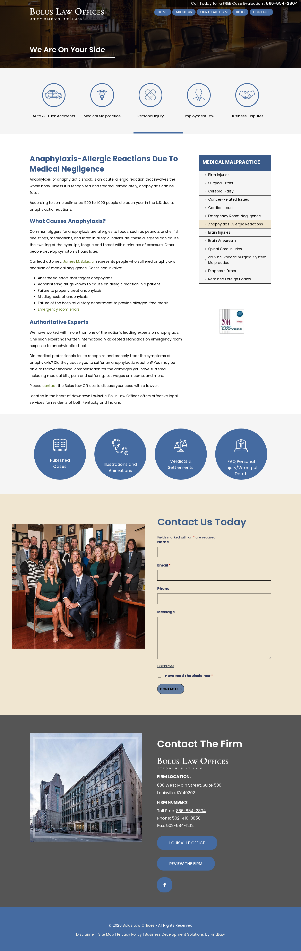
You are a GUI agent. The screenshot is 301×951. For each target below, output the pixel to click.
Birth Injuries (218, 174)
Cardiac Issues (221, 207)
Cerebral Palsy (221, 191)
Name (163, 541)
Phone (163, 588)
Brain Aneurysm (222, 240)
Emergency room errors (58, 309)
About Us (184, 12)
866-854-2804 (282, 3)
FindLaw (217, 934)
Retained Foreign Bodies (229, 279)
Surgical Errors (220, 183)
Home (162, 12)
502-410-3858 (186, 818)
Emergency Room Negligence (234, 216)
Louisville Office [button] (187, 843)
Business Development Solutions (174, 934)
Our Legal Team (213, 12)
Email (164, 565)
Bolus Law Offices (139, 925)
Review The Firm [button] (186, 863)
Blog (240, 12)
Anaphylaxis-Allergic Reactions (235, 224)
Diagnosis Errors (222, 270)
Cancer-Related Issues (228, 199)
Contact (261, 12)
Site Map (106, 934)
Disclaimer (165, 666)
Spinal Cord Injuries (225, 249)
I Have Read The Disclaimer (188, 675)
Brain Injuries (219, 232)
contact (49, 385)
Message (166, 611)
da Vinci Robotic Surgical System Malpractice (237, 260)
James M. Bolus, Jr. (79, 261)
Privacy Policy (129, 934)
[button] (297, 921)
